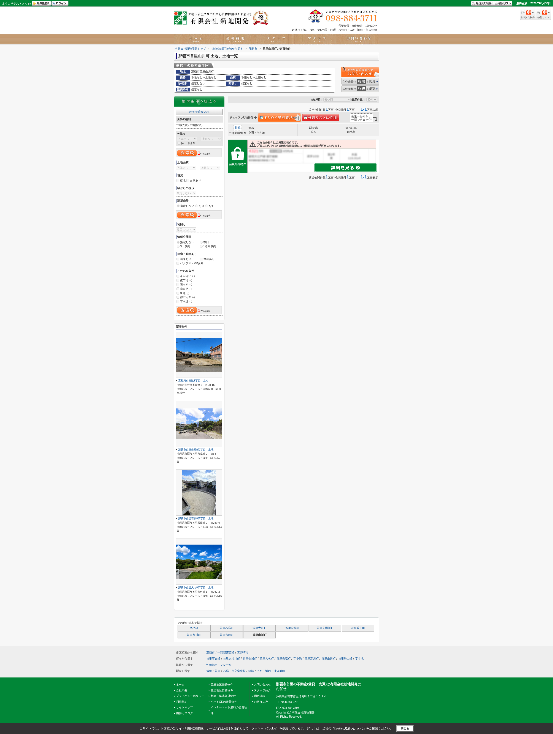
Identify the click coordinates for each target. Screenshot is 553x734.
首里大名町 (260, 628)
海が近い (187, 276)
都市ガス (187, 297)
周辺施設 (259, 696)
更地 (183, 180)
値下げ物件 (188, 143)
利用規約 (181, 701)
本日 (206, 242)
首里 (217, 671)
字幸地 (359, 658)
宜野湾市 (242, 652)
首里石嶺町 (227, 628)
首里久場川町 (325, 628)
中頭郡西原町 (226, 652)
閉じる (405, 728)
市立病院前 (239, 671)
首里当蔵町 (227, 634)
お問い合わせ (262, 684)
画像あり (185, 259)
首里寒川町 (194, 634)
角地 (184, 293)
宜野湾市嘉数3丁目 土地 (193, 380)
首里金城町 (292, 628)
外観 (237, 127)
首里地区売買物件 (222, 684)
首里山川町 (328, 658)
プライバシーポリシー (190, 696)
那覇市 (210, 652)
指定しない (187, 206)
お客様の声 (261, 701)
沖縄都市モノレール (219, 664)
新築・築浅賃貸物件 (223, 696)
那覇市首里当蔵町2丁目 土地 (195, 449)
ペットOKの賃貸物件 (224, 701)
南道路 (186, 288)
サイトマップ (184, 707)
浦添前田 (279, 671)
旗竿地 (186, 280)
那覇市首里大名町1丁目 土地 (195, 587)
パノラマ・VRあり (191, 263)
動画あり (209, 259)
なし (212, 206)
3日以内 (185, 246)
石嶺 (226, 671)
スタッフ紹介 (262, 690)
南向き (186, 284)
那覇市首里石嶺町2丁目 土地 (195, 518)
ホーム (180, 684)
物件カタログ (184, 713)
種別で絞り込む (199, 111)
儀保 (209, 671)
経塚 (251, 671)
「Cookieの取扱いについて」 (348, 728)
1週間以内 (209, 246)
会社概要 (181, 690)
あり (201, 206)
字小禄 (194, 628)
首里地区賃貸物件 (222, 690)
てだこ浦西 (264, 671)
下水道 (186, 301)
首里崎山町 (358, 628)
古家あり (195, 180)
